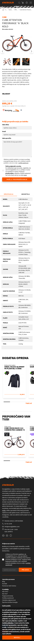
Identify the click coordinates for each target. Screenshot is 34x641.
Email (4, 131)
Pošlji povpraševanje (17, 179)
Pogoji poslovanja (7, 596)
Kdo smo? (5, 591)
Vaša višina (5, 124)
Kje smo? (5, 594)
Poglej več (29, 403)
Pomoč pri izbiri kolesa (9, 586)
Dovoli (17, 637)
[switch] (26, 2)
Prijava (25, 570)
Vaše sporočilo (6, 138)
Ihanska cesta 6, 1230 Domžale (14, 521)
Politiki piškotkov (8, 623)
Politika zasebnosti (8, 598)
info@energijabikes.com (12, 526)
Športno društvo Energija (9, 602)
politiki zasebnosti (23, 163)
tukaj (25, 175)
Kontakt (4, 583)
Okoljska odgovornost (9, 600)
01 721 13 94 (8, 524)
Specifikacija (8, 194)
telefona (25, 508)
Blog (3, 581)
